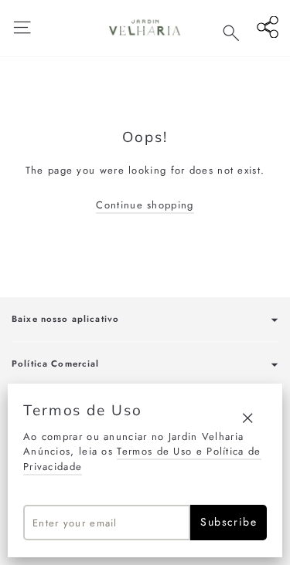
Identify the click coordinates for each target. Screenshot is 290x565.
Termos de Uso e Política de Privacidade (142, 459)
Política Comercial (56, 363)
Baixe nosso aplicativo (65, 319)
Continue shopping (144, 205)
